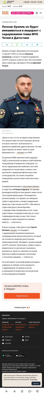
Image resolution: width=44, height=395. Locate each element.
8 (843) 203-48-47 (21, 324)
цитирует (21, 152)
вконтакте (9, 337)
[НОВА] (22, 13)
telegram (8, 340)
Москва (15, 6)
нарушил (33, 157)
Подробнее (33, 379)
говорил (13, 230)
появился (6, 265)
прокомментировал (31, 186)
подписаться (22, 296)
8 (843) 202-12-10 (8, 324)
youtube (8, 343)
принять (36, 383)
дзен (26, 340)
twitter (27, 337)
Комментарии (22, 307)
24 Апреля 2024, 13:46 (9, 22)
